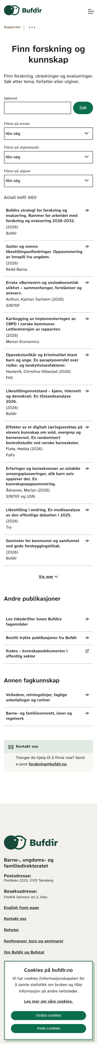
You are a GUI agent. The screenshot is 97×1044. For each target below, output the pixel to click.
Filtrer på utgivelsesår (21, 148)
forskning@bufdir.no (48, 764)
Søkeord (10, 98)
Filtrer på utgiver (17, 171)
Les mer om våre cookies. (48, 1002)
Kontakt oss (15, 919)
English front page (21, 908)
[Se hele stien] (32, 27)
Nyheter (11, 930)
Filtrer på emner (17, 124)
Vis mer (46, 577)
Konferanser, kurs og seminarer (33, 941)
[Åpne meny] (88, 11)
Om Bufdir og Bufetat (24, 953)
